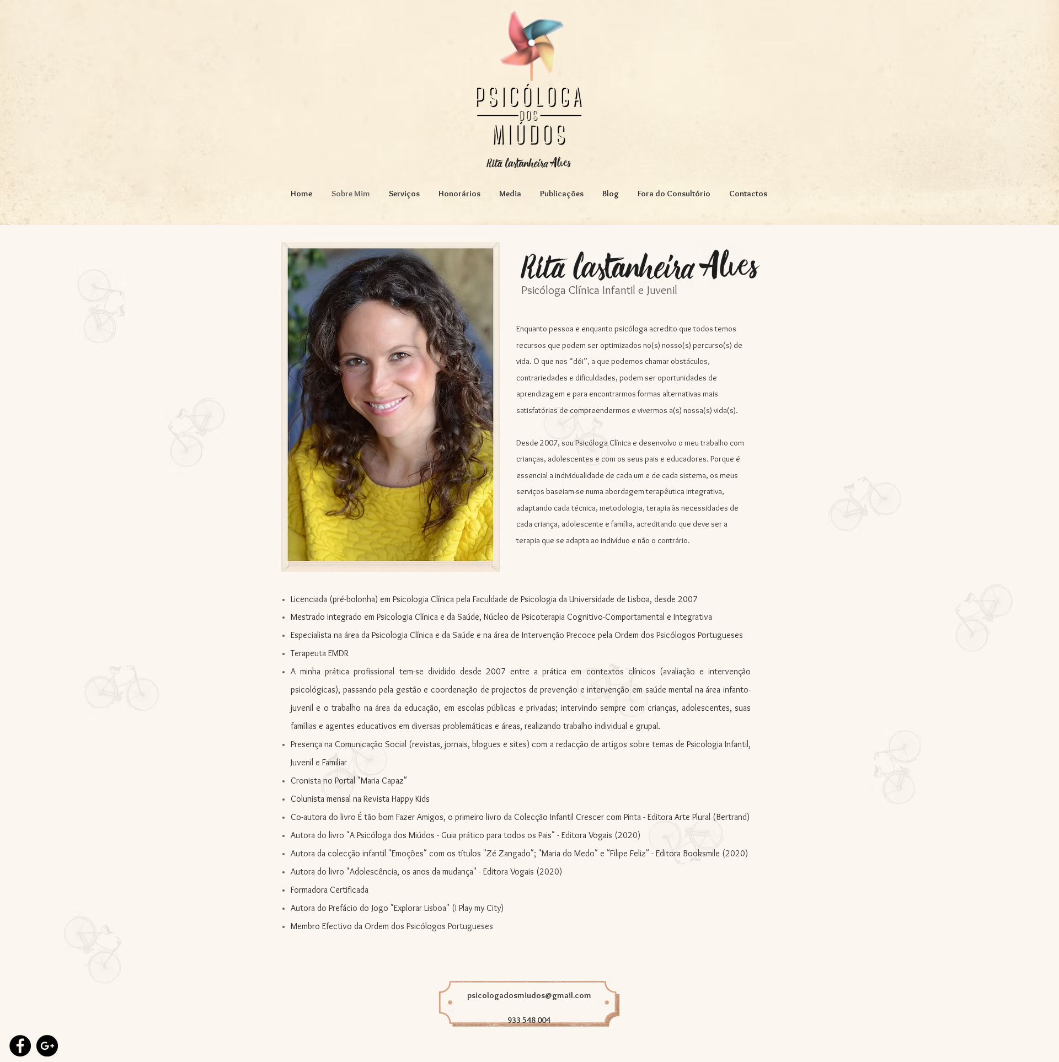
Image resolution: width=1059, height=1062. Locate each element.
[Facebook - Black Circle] (20, 1045)
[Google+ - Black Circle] (47, 1045)
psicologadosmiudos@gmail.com (529, 995)
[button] (404, 193)
